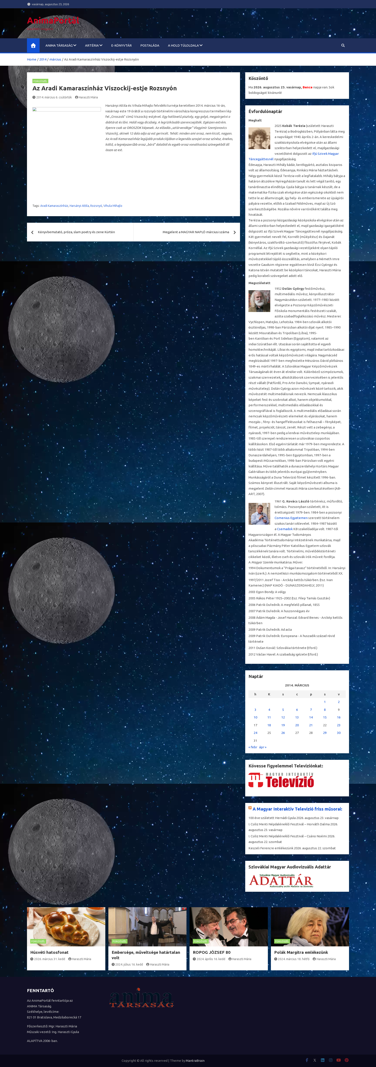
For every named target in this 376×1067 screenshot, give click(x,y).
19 (283, 725)
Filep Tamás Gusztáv (313, 598)
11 (269, 717)
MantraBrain (195, 1060)
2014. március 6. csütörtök (54, 97)
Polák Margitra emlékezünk (301, 952)
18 (269, 725)
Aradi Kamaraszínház (54, 205)
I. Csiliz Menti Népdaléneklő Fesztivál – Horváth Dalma (289, 824)
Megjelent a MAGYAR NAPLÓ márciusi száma (196, 232)
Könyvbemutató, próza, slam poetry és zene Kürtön (76, 232)
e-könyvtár (121, 45)
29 (325, 733)
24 (255, 733)
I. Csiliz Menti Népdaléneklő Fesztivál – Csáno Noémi (287, 836)
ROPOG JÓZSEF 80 (211, 952)
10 (255, 717)
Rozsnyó (96, 205)
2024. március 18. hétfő (293, 959)
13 (297, 717)
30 (339, 733)
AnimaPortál (53, 20)
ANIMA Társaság (59, 45)
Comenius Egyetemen (291, 518)
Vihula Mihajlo (112, 205)
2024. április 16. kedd (211, 959)
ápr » (262, 747)
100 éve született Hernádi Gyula (272, 818)
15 (325, 717)
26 (283, 733)
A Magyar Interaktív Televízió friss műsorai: (297, 808)
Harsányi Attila (79, 205)
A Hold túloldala (183, 45)
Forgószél (40, 81)
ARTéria (92, 45)
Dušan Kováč (265, 648)
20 (297, 725)
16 (339, 717)
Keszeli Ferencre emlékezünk (270, 848)
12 (283, 717)
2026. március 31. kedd (49, 959)
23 (339, 725)
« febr (252, 747)
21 (311, 725)
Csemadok (285, 529)
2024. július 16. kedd (129, 964)
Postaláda (149, 45)
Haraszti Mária (88, 97)
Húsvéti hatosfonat (49, 952)
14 (311, 717)
